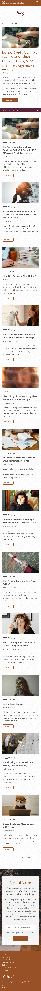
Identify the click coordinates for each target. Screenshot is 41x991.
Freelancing (8, 70)
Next (29, 857)
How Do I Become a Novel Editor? (19, 276)
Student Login (9, 968)
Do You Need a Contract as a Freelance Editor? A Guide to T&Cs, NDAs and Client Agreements (19, 59)
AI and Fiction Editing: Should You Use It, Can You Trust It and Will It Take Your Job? (19, 214)
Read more (9, 100)
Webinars (6, 960)
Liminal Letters (9, 962)
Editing (6, 392)
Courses (6, 957)
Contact (6, 970)
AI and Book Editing (13, 704)
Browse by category (10, 110)
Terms (4, 985)
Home (4, 954)
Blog (4, 965)
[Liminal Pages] (13, 2)
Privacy (4, 988)
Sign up (20, 938)
